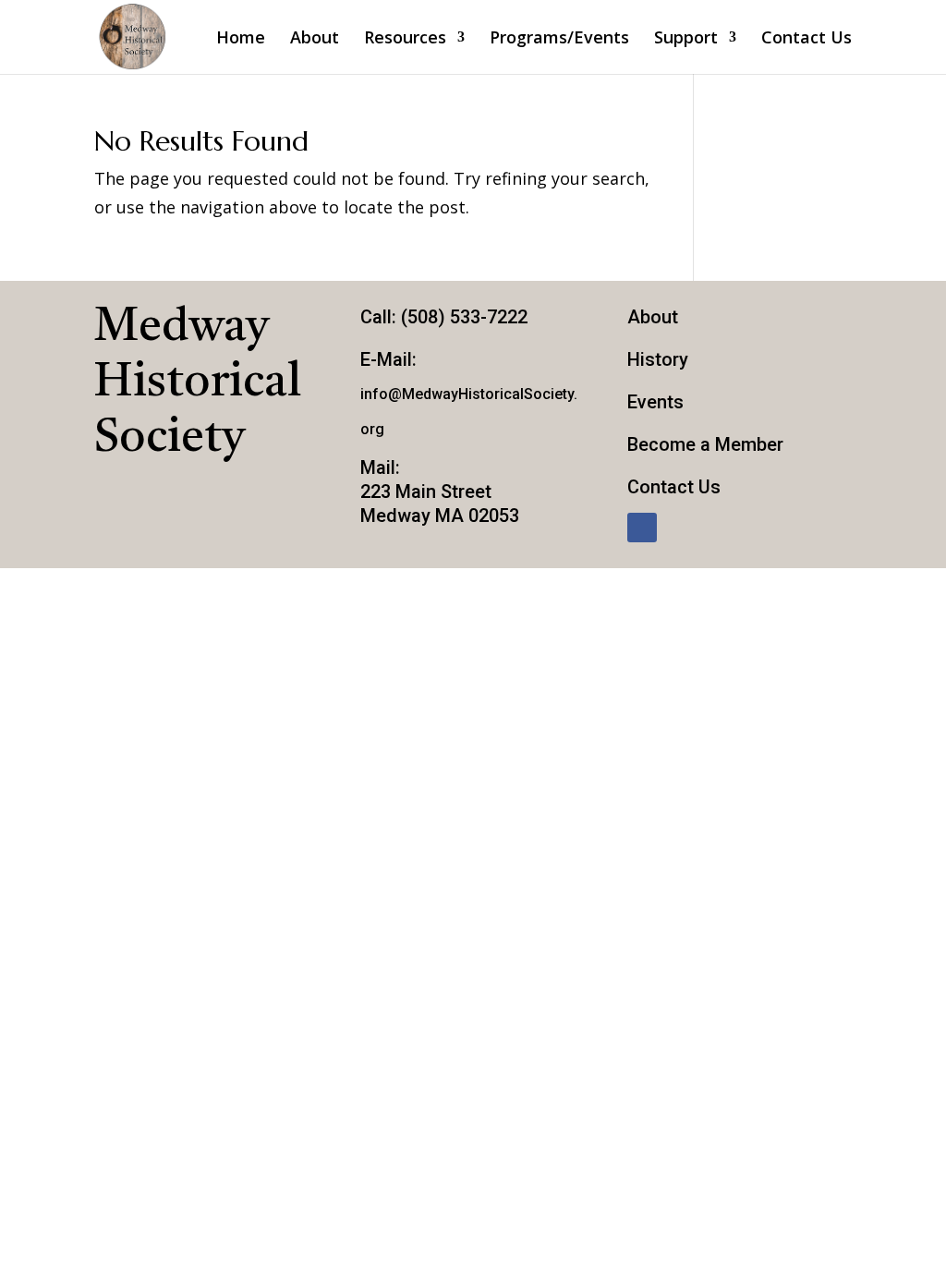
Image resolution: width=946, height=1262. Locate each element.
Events (655, 402)
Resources (405, 39)
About (314, 39)
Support (686, 39)
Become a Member (705, 444)
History (657, 359)
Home (240, 39)
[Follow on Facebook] (642, 527)
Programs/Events (559, 39)
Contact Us (806, 39)
